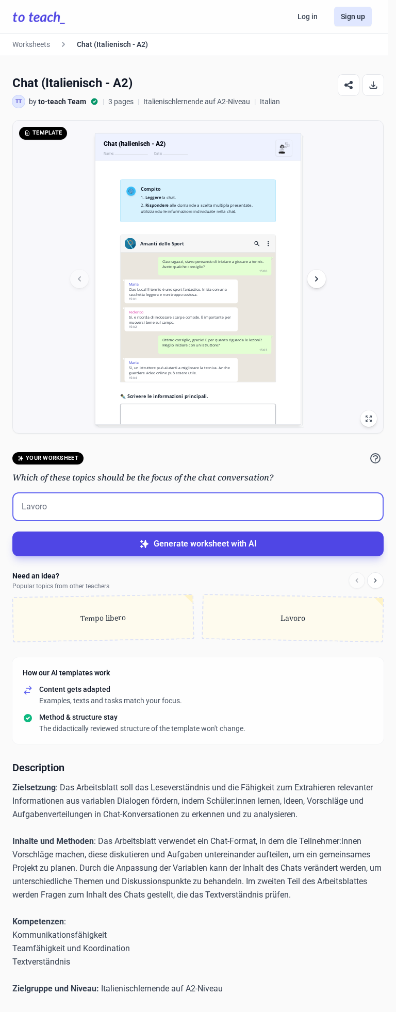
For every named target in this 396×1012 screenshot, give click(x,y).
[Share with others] (348, 85)
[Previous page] (79, 279)
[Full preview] (368, 418)
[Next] (375, 580)
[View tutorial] (375, 458)
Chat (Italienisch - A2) (112, 44)
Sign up (353, 16)
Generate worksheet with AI (205, 544)
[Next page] (316, 279)
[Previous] (357, 580)
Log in (308, 16)
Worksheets (31, 44)
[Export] (373, 85)
